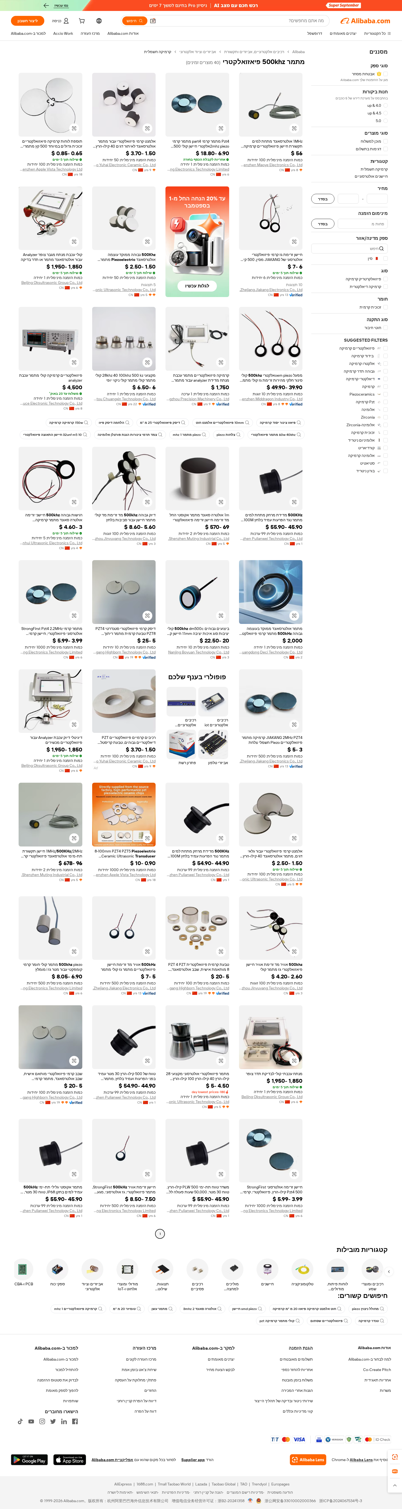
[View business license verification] (250, 1501)
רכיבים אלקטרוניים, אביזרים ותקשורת (254, 52)
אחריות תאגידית (378, 1380)
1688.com (144, 1484)
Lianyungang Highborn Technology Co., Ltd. (124, 652)
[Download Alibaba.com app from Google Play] (29, 1459)
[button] (153, 21)
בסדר (323, 199)
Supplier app (193, 1460)
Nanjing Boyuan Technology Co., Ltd (198, 652)
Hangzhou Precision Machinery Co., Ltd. (197, 399)
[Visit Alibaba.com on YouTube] (31, 1421)
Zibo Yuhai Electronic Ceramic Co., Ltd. (124, 165)
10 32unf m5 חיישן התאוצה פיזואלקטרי (52, 435)
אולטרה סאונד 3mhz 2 (199, 1309)
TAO (243, 1484)
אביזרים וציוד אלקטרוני (197, 52)
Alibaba (298, 52)
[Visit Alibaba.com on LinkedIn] (64, 1421)
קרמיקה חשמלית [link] (157, 52)
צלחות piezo (226, 435)
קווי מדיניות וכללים (298, 1411)
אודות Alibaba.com (374, 1348)
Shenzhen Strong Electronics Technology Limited (197, 169)
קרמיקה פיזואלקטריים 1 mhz (75, 1309)
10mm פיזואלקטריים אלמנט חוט (220, 423)
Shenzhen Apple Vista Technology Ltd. (50, 169)
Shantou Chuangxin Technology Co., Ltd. (124, 399)
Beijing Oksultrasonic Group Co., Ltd (51, 282)
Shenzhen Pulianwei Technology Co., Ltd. (271, 538)
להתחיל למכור (66, 1369)
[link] (395, 1457)
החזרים (150, 1390)
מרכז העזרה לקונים (141, 1359)
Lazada (201, 1484)
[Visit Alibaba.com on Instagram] (42, 1421)
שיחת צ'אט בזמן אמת (139, 1369)
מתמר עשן (159, 1309)
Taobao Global (223, 1484)
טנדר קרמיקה (369, 1321)
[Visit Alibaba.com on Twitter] (53, 1421)
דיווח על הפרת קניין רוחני (136, 1401)
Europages (280, 1484)
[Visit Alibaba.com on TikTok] (20, 1421)
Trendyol (259, 1484)
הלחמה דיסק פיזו (111, 423)
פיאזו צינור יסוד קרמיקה (278, 423)
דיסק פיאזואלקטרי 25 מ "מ (160, 423)
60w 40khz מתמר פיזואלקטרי (273, 435)
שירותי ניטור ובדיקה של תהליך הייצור (283, 1401)
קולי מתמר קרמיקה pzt (277, 1321)
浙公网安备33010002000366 (290, 1501)
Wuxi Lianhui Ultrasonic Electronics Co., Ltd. (50, 543)
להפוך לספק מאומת (62, 1390)
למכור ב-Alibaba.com (60, 1359)
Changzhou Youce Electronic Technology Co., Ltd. (50, 403)
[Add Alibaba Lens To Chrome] (308, 1459)
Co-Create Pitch (377, 1369)
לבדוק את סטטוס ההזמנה (57, 1380)
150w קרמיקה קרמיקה (66, 423)
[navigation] (349, 643)
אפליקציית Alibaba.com (112, 1460)
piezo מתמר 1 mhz (187, 435)
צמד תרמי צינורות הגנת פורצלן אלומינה (127, 435)
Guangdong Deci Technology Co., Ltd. (271, 652)
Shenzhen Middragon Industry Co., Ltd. (271, 399)
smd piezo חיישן (244, 1309)
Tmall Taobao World (174, 1484)
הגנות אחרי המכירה (297, 1390)
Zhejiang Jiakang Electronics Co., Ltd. (271, 289)
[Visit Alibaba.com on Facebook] (75, 1421)
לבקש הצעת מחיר (220, 1369)
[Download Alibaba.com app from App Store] (69, 1459)
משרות (385, 1390)
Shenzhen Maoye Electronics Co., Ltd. (271, 165)
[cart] (81, 21)
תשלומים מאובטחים (296, 1359)
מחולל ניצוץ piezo (365, 1309)
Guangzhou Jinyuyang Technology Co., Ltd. (124, 538)
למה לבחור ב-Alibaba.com (369, 1359)
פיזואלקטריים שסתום (326, 1321)
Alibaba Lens (361, 1460)
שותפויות (70, 1401)
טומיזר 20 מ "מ (124, 1309)
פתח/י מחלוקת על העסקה (135, 1380)
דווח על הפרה (145, 1411)
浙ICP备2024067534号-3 (340, 1501)
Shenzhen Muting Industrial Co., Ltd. (198, 538)
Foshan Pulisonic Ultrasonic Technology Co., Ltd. (124, 289)
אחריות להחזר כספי (297, 1369)
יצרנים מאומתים (221, 1359)
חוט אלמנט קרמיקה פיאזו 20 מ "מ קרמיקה (304, 1309)
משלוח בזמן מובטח (297, 1380)
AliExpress (123, 1484)
